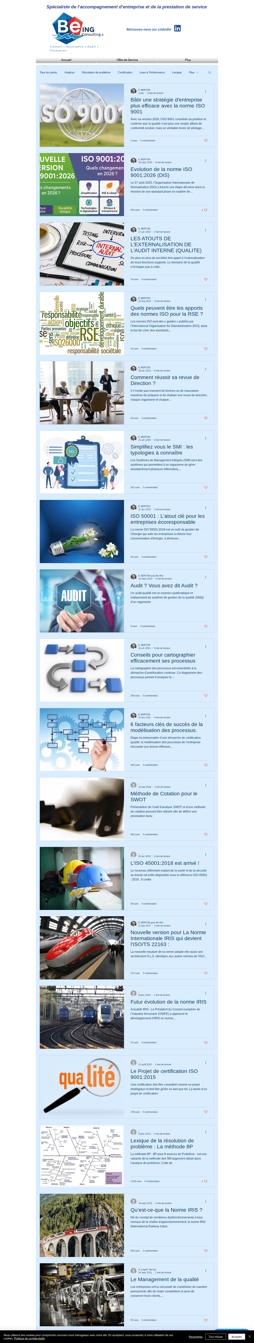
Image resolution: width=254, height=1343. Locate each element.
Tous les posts (48, 72)
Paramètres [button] (195, 1337)
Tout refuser (216, 1337)
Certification (125, 72)
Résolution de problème (96, 72)
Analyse (69, 72)
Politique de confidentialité (29, 1338)
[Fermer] (249, 1336)
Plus (191, 72)
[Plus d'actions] (207, 91)
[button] (209, 73)
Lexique (177, 72)
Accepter (237, 1337)
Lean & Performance (152, 72)
